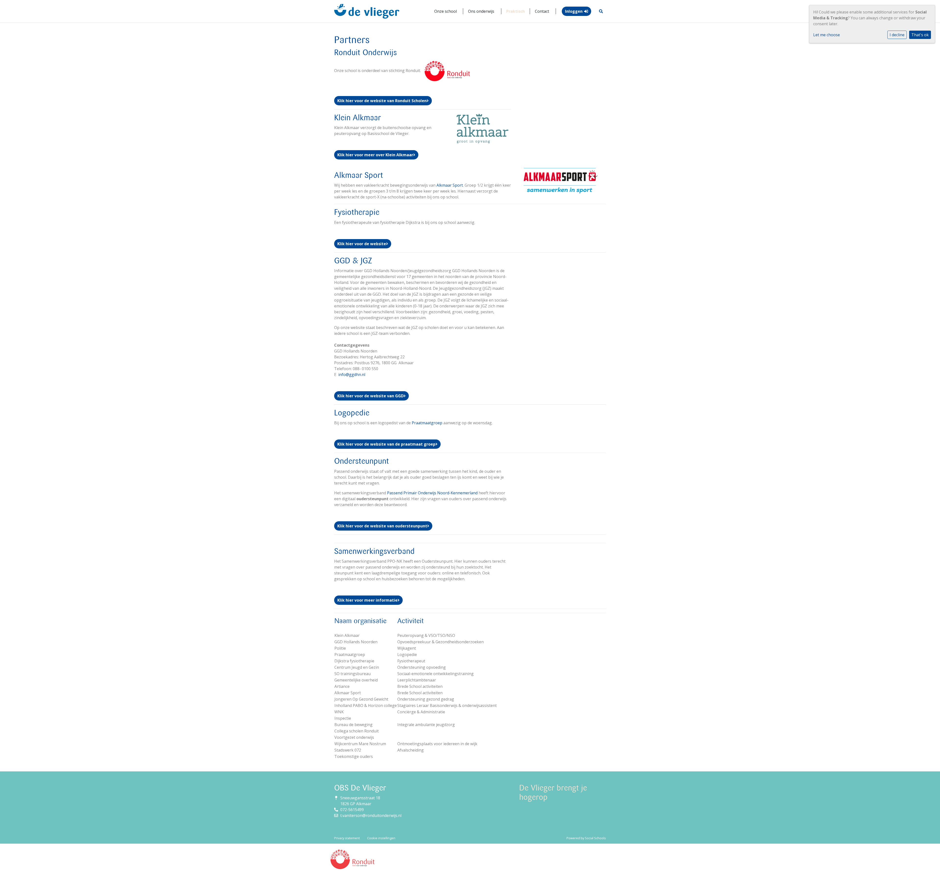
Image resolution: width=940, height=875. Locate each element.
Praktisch (515, 11)
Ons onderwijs (481, 11)
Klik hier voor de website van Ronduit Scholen (382, 100)
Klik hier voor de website (361, 243)
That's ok (920, 34)
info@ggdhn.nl (351, 374)
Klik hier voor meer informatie (367, 600)
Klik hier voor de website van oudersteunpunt (382, 526)
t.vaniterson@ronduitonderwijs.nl (370, 815)
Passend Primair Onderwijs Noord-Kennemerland (432, 493)
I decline (897, 34)
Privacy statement (347, 838)
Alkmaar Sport (449, 185)
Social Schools (595, 838)
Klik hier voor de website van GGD (370, 396)
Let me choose (826, 34)
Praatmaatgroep (427, 422)
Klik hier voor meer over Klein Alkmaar (375, 155)
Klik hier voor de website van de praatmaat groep (386, 444)
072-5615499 (352, 809)
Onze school (445, 11)
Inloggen (574, 11)
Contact (542, 11)
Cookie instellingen (381, 838)
